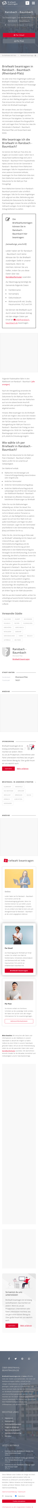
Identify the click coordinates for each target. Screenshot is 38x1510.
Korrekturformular (14, 277)
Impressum (9, 1418)
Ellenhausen (27, 623)
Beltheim (18, 640)
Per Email (19, 35)
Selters (16, 623)
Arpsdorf (21, 791)
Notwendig (8, 1496)
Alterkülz (7, 640)
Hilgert (17, 619)
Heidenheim (8, 803)
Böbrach (7, 799)
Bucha (29, 795)
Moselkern (7, 632)
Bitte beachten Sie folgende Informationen (20, 25)
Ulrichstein (18, 799)
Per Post (20, 41)
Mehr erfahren (22, 768)
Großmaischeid (9, 636)
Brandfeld (19, 787)
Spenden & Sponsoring (13, 1433)
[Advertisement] (19, 1144)
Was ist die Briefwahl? (12, 1430)
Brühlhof (7, 795)
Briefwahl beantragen (19, 971)
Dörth (21, 636)
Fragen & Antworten (12, 1427)
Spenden (8, 769)
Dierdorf (18, 632)
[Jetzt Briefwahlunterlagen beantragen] (27, 3)
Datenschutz (9, 1421)
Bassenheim (28, 619)
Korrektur (8, 1436)
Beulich (29, 636)
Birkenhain (18, 795)
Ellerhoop (7, 787)
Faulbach (7, 623)
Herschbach (19, 627)
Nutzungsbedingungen (13, 1424)
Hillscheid (7, 619)
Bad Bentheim (8, 791)
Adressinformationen (19, 1021)
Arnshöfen (7, 627)
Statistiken (21, 1496)
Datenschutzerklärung (9, 1492)
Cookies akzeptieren (19, 1501)
